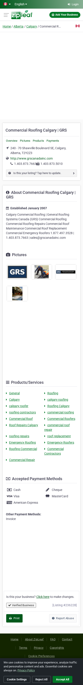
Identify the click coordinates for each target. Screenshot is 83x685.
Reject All (41, 679)
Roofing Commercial (23, 449)
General (14, 393)
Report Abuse (64, 618)
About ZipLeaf (34, 639)
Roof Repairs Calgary (23, 425)
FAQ (53, 639)
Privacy (39, 647)
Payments (52, 140)
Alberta (18, 26)
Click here (42, 597)
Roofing (52, 393)
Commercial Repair (22, 460)
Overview (11, 140)
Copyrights (57, 647)
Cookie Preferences (41, 656)
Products (38, 140)
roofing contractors (22, 412)
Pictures (25, 140)
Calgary (31, 26)
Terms (23, 647)
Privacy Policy (26, 670)
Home (7, 26)
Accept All (62, 679)
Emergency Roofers (60, 442)
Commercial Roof (21, 419)
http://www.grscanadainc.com (31, 158)
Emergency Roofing (22, 442)
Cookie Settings (17, 679)
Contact (67, 639)
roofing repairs (19, 436)
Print (16, 618)
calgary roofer (18, 406)
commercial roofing (60, 412)
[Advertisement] (41, 75)
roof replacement (59, 436)
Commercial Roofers (61, 419)
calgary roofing (57, 399)
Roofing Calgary (58, 406)
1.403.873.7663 (25, 163)
